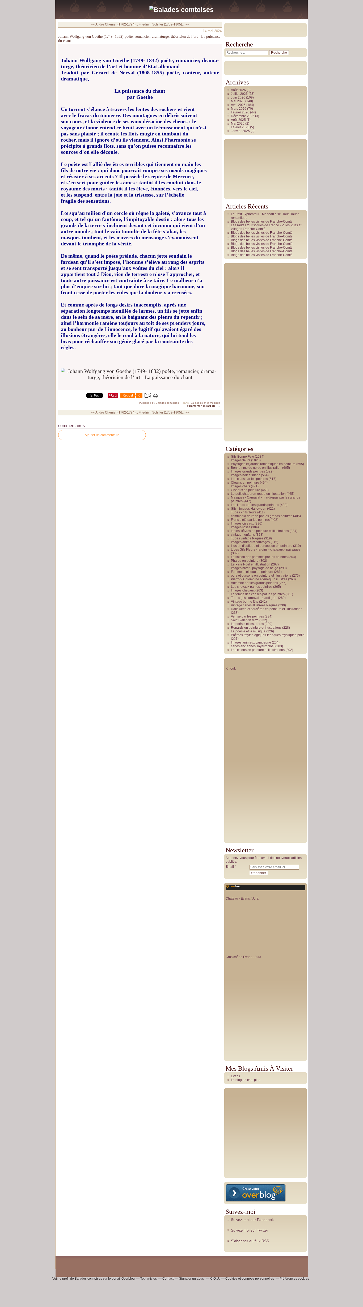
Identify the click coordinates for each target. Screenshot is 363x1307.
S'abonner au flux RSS (250, 1241)
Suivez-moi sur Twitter (249, 1230)
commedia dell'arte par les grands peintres (261, 516)
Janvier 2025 (241, 131)
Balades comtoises (88, 1278)
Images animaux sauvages (250, 542)
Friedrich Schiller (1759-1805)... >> (164, 24)
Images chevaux (243, 590)
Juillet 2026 (239, 94)
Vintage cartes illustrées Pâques (254, 605)
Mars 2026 (239, 108)
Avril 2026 (238, 105)
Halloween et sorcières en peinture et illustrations (266, 609)
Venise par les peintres (247, 616)
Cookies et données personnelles (249, 1278)
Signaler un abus (192, 1278)
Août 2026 (239, 90)
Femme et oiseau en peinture (252, 572)
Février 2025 (240, 127)
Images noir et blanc (245, 475)
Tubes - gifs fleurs (243, 512)
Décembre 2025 (243, 116)
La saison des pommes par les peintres (259, 557)
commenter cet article (201, 405)
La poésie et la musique (205, 402)
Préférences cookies (294, 1278)
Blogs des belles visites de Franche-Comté (262, 221)
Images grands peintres (248, 471)
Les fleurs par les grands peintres (255, 505)
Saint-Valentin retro (245, 620)
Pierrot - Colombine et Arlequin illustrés (259, 579)
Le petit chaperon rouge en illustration (258, 494)
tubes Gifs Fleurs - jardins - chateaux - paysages (265, 549)
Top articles (148, 1278)
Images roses (240, 527)
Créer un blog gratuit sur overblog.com (256, 1193)
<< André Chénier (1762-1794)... (114, 24)
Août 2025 (239, 120)
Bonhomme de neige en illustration (256, 468)
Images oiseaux (242, 523)
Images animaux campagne (251, 642)
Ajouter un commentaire (102, 435)
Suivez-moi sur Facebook (252, 1219)
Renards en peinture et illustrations (256, 627)
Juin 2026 (238, 97)
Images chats (240, 486)
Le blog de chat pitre (245, 1080)
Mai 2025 (238, 123)
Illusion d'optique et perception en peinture (261, 546)
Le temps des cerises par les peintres (258, 594)
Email (230, 867)
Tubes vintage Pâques (247, 538)
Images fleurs (240, 460)
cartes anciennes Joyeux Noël (253, 646)
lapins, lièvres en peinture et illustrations (260, 531)
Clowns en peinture (245, 482)
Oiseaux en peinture (245, 490)
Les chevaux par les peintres (251, 587)
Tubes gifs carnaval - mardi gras (254, 598)
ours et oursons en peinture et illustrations (261, 575)
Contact (168, 1278)
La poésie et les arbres (247, 624)
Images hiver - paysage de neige (254, 568)
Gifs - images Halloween (248, 508)
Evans (235, 1076)
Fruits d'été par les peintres (250, 520)
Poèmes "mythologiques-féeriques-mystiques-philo (268, 635)
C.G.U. (215, 1278)
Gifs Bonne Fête (242, 456)
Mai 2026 (238, 101)
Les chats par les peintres (249, 479)
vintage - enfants (243, 535)
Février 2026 (240, 112)
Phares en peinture (245, 561)
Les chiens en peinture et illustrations (258, 650)
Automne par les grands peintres (254, 583)
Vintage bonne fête (244, 601)
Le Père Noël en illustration (250, 564)
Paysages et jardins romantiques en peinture (263, 464)
